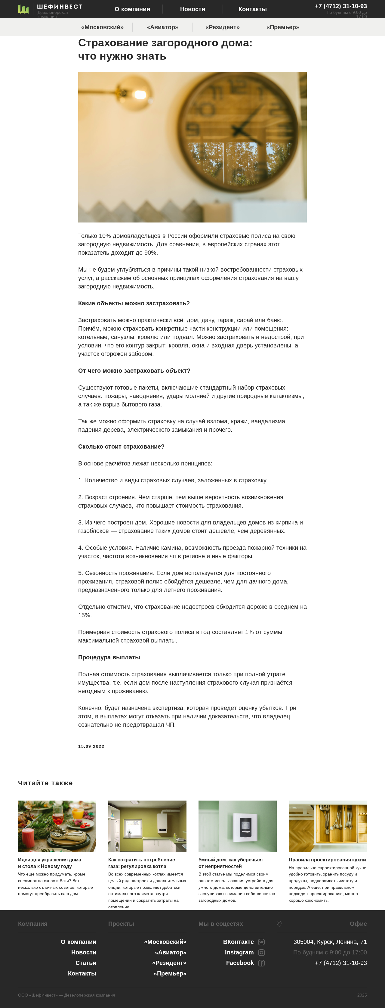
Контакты (253, 9)
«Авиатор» (162, 27)
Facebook (240, 963)
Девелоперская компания (53, 14)
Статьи (85, 963)
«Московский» (102, 27)
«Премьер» (282, 27)
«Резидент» (222, 27)
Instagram (239, 952)
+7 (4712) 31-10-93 (341, 6)
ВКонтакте (238, 941)
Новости (192, 9)
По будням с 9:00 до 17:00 (347, 14)
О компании (132, 9)
